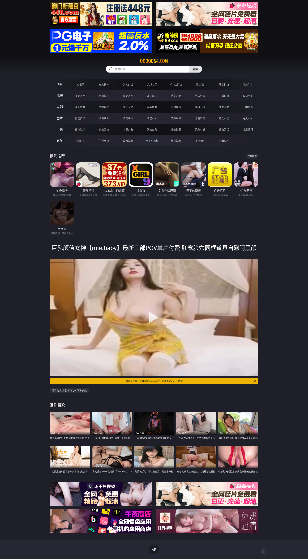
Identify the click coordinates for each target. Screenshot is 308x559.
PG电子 (80, 84)
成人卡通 (128, 107)
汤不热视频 (151, 141)
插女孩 (80, 141)
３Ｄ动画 (152, 96)
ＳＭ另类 (248, 96)
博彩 (59, 84)
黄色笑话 (224, 129)
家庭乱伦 (104, 129)
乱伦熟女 (224, 107)
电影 (59, 107)
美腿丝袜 (176, 118)
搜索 (195, 69)
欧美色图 (128, 118)
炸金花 (200, 84)
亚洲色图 (104, 118)
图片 (59, 118)
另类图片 (248, 118)
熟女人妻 (176, 96)
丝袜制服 (200, 96)
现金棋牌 (224, 84)
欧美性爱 (152, 107)
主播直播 (224, 96)
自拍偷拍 (104, 96)
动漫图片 (152, 118)
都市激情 (80, 129)
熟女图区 (224, 118)
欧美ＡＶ (128, 96)
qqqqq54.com (154, 61)
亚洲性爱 (80, 107)
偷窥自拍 (80, 118)
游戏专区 (152, 84)
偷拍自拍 (104, 107)
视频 (59, 96)
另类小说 (200, 129)
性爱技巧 (248, 129)
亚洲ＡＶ (80, 96)
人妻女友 (128, 129)
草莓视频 (128, 141)
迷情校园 (176, 129)
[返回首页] (264, 552)
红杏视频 (176, 141)
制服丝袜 (176, 107)
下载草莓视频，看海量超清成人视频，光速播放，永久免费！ (154, 380)
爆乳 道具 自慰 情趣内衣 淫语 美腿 (69, 390)
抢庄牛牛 (248, 84)
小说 (59, 129)
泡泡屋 (200, 141)
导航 (59, 141)
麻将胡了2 (176, 84)
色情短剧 (224, 141)
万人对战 (128, 84)
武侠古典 (152, 129)
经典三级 (200, 107)
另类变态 (248, 107)
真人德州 (104, 84)
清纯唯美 (200, 118)
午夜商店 (104, 141)
